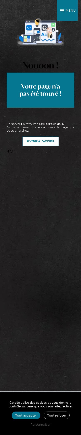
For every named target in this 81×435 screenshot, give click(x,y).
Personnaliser (40, 424)
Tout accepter (26, 415)
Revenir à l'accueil (41, 141)
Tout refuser (56, 415)
